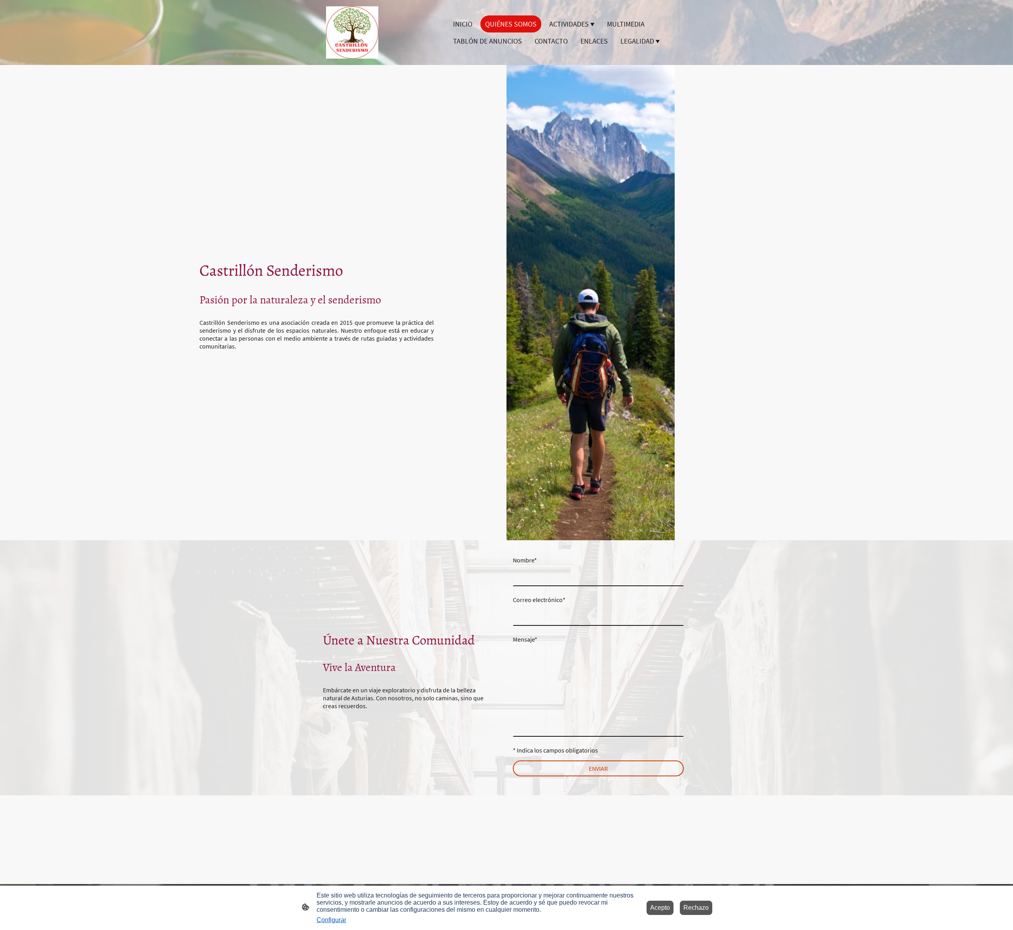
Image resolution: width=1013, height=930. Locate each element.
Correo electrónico (539, 600)
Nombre (525, 560)
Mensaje (525, 639)
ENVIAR (598, 768)
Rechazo (696, 907)
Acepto (660, 907)
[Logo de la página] (352, 32)
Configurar (331, 920)
